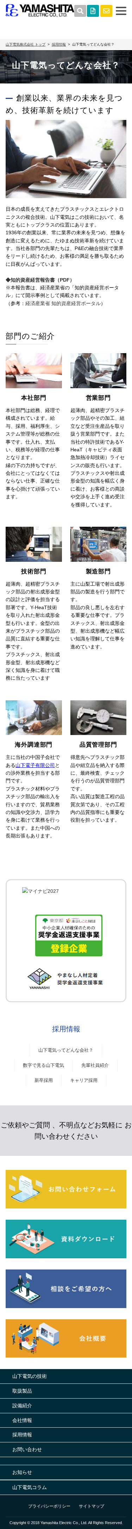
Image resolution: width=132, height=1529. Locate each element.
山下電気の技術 (29, 1376)
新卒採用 (43, 1080)
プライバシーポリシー (49, 1506)
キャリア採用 (84, 1080)
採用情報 (66, 1029)
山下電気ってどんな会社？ (65, 1050)
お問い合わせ (27, 1449)
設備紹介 (22, 1405)
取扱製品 (22, 1391)
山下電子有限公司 (35, 765)
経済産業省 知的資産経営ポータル (63, 303)
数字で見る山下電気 (43, 1065)
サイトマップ (91, 1506)
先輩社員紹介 (95, 1065)
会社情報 (22, 1420)
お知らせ (22, 1472)
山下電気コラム (29, 1487)
